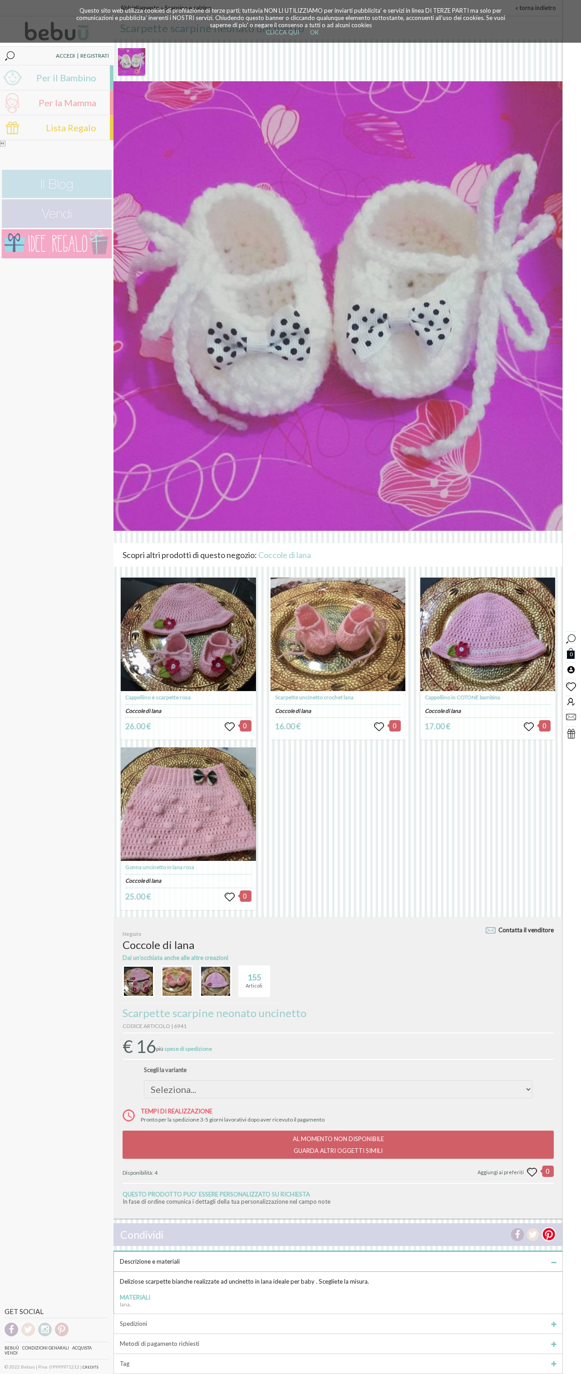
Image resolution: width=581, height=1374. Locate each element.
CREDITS (90, 1367)
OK (314, 32)
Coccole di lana (284, 555)
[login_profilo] (571, 669)
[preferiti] (571, 686)
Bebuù (12, 1347)
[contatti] (571, 716)
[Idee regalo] (56, 256)
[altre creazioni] (138, 981)
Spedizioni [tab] (133, 1323)
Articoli (254, 980)
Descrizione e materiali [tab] (150, 1261)
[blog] (56, 196)
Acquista (82, 1347)
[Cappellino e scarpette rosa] (188, 634)
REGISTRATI (94, 55)
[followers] (571, 701)
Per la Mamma (67, 102)
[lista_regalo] (571, 733)
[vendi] (56, 225)
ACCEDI (65, 55)
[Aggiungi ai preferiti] (532, 1172)
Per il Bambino (66, 77)
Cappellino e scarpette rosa (158, 697)
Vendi (11, 1352)
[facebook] (11, 1334)
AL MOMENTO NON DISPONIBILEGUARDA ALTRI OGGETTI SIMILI (338, 1144)
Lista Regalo (71, 127)
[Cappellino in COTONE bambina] (487, 634)
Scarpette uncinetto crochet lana (314, 697)
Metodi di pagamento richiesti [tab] (159, 1343)
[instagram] (45, 1334)
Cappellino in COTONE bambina (462, 697)
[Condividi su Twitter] (533, 1234)
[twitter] (28, 1334)
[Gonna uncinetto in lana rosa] (188, 804)
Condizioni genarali (45, 1347)
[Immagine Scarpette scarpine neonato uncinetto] (131, 61)
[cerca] (571, 637)
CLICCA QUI (282, 32)
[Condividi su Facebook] (517, 1234)
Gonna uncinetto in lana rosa (159, 867)
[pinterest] (62, 1334)
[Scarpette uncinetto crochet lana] (338, 634)
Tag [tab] (124, 1363)
